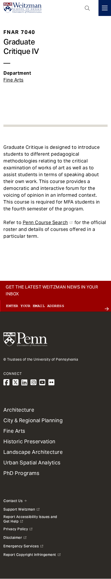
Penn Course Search (45, 222)
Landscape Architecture (33, 452)
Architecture (18, 410)
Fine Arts (13, 80)
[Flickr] (51, 382)
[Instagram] (33, 382)
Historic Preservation (29, 441)
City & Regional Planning (33, 420)
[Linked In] (24, 382)
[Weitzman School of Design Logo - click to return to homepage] (22, 8)
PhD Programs (21, 473)
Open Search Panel (87, 8)
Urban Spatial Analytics (32, 462)
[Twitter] (16, 382)
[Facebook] (6, 382)
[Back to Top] (55, 559)
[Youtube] (42, 382)
